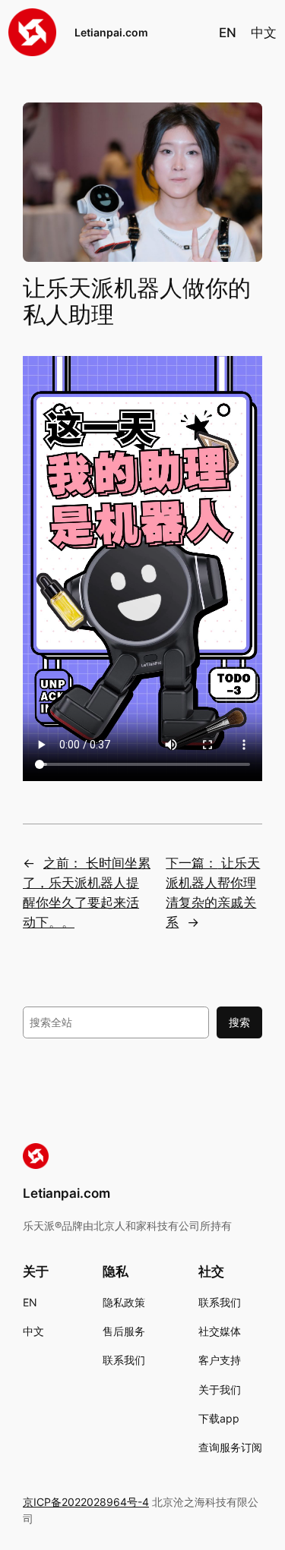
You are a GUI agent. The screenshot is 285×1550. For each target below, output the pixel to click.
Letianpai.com (66, 1193)
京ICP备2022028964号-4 (86, 1501)
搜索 (239, 1022)
